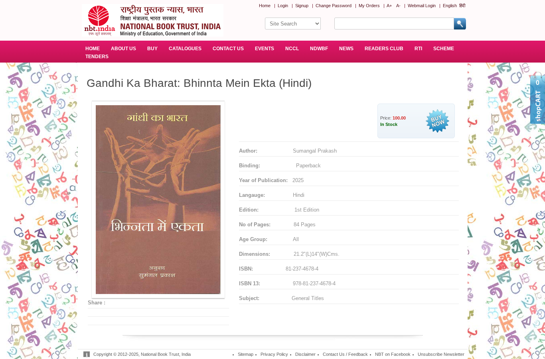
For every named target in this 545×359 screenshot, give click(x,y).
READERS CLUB (384, 48)
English (450, 5)
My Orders (369, 5)
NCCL (292, 48)
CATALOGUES (185, 48)
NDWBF (319, 48)
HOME (92, 48)
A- (398, 5)
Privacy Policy (274, 354)
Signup (301, 5)
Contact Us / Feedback (345, 354)
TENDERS (97, 56)
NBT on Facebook (393, 354)
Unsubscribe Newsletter (441, 354)
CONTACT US (228, 48)
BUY (152, 48)
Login (283, 5)
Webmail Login (422, 5)
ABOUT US (123, 48)
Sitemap (245, 354)
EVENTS (264, 48)
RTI (418, 48)
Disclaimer (305, 354)
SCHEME (443, 48)
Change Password (333, 5)
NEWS (346, 48)
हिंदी (462, 5)
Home (265, 5)
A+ (389, 5)
